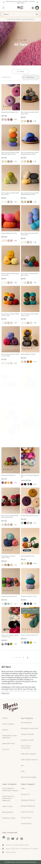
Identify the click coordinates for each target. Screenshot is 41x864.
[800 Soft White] (2, 161)
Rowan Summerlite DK (9, 449)
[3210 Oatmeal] (8, 524)
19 (16, 404)
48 (16, 644)
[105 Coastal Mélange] (28, 523)
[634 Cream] (5, 240)
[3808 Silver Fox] (25, 405)
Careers (5, 730)
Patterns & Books (27, 734)
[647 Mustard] (31, 642)
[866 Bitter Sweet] (31, 604)
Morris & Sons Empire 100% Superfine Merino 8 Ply (10, 128)
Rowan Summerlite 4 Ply (10, 570)
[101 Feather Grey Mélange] (22, 523)
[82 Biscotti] (28, 361)
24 (16, 524)
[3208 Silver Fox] (5, 524)
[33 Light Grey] (5, 404)
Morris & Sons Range (28, 777)
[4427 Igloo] (25, 563)
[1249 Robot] (31, 282)
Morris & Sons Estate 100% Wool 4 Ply (29, 207)
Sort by (25, 77)
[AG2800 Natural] (2, 644)
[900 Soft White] (22, 161)
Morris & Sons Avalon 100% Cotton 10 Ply (9, 329)
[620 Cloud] (22, 642)
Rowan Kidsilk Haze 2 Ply (10, 206)
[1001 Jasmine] (2, 202)
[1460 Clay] (8, 282)
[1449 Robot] (11, 282)
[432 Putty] (28, 202)
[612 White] (2, 240)
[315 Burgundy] (11, 404)
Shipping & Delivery (28, 800)
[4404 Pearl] (28, 323)
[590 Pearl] (8, 240)
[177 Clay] (5, 119)
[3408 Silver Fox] (25, 446)
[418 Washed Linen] (5, 604)
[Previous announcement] (3, 2)
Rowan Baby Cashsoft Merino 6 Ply (9, 530)
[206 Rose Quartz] (11, 119)
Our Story (5, 749)
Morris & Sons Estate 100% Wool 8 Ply (29, 86)
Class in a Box (7, 806)
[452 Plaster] (5, 482)
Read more (5, 693)
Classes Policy (26, 824)
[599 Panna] (5, 446)
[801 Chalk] (5, 161)
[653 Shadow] (11, 240)
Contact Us (25, 794)
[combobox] (20, 14)
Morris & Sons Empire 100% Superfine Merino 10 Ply (29, 128)
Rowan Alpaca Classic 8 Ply (30, 490)
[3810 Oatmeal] (28, 405)
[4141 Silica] (11, 363)
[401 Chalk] (25, 202)
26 (35, 405)
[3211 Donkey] (11, 524)
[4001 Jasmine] (22, 242)
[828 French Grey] (11, 161)
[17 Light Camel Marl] (2, 404)
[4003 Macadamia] (25, 242)
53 (35, 161)
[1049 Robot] (11, 202)
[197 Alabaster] (2, 119)
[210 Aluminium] (8, 119)
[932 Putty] (28, 161)
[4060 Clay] (28, 242)
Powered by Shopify (29, 862)
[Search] (37, 14)
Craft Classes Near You (29, 760)
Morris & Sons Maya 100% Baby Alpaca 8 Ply (30, 371)
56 (35, 121)
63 (16, 119)
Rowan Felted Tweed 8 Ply (9, 86)
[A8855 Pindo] (25, 484)
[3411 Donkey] (31, 446)
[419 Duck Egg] (8, 604)
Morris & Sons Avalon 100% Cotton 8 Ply (9, 288)
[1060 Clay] (8, 202)
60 (35, 484)
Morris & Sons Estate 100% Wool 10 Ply (9, 167)
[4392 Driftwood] (31, 563)
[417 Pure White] (2, 604)
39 (35, 563)
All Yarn (23, 40)
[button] (3, 8)
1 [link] (12, 657)
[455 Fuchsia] (11, 482)
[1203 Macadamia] (25, 282)
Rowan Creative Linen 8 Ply (29, 609)
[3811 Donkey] (31, 405)
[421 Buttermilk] (11, 604)
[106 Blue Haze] (31, 523)
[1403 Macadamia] (5, 282)
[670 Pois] (11, 446)
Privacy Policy (26, 818)
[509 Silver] (8, 446)
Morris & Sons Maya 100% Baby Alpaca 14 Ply (30, 411)
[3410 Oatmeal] (28, 446)
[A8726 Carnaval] (22, 484)
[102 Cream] (2, 565)
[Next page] (28, 657)
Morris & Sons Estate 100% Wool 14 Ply (9, 248)
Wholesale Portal (8, 744)
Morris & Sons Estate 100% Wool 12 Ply (29, 248)
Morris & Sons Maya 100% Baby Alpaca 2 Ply (10, 490)
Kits (22, 766)
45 (16, 323)
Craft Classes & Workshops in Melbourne (8, 798)
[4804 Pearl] (8, 323)
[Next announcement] (37, 2)
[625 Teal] (28, 642)
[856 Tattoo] (28, 604)
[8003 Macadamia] (25, 121)
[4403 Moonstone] (25, 323)
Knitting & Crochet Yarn (29, 728)
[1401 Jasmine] (2, 282)
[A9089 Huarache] (31, 484)
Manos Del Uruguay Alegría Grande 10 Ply (9, 609)
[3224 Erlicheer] (2, 524)
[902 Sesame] (31, 161)
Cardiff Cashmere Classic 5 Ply (8, 411)
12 (35, 604)
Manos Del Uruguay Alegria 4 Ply (28, 450)
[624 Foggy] (25, 642)
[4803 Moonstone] (5, 323)
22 (35, 361)
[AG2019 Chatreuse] (11, 644)
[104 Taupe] (8, 565)
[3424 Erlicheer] (22, 446)
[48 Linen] (25, 361)
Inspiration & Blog (8, 818)
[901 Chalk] (25, 161)
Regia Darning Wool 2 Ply (10, 370)
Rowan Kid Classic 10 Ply (30, 570)
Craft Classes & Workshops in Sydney (10, 789)
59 (16, 240)
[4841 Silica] (11, 323)
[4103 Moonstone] (5, 363)
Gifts (23, 771)
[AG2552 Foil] (8, 644)
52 (16, 161)
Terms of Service (27, 812)
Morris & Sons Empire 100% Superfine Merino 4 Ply (30, 169)
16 (35, 523)
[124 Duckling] (11, 565)
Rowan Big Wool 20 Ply (29, 328)
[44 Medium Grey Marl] (8, 404)
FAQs (23, 788)
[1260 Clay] (28, 282)
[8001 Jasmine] (22, 121)
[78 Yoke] (31, 361)
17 (16, 604)
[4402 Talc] (22, 323)
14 (16, 565)
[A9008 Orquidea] (28, 484)
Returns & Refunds (28, 806)
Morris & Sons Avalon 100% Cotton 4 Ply (29, 288)
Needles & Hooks (27, 740)
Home (16, 40)
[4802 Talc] (2, 323)
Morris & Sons (16, 862)
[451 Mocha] (2, 482)
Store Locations (8, 724)
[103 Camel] (5, 565)
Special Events (7, 812)
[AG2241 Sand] (5, 644)
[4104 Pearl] (8, 363)
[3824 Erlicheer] (22, 405)
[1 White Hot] (22, 361)
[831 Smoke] (25, 604)
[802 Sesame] (8, 161)
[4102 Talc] (2, 363)
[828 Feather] (22, 604)
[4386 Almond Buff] (28, 563)
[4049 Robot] (31, 242)
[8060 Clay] (28, 121)
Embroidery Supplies (28, 754)
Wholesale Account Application (9, 737)
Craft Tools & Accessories (26, 747)
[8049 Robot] (31, 121)
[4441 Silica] (31, 323)
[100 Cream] (22, 563)
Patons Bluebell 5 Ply (29, 529)
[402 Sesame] (31, 202)
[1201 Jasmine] (22, 282)
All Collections (26, 723)
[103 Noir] (25, 523)
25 (16, 446)
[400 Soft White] (22, 202)
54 (35, 202)
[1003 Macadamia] (5, 202)
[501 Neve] (2, 446)
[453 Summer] (8, 482)
